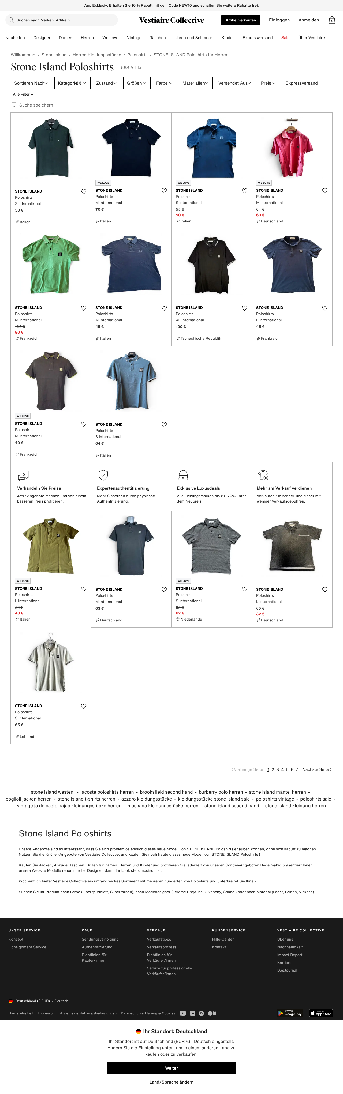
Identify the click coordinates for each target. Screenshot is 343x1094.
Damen (65, 38)
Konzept (16, 939)
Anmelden (309, 20)
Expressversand (258, 38)
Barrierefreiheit (21, 1013)
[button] (332, 20)
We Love (110, 38)
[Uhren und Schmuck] (217, 38)
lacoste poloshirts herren (107, 792)
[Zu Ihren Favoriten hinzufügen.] (83, 191)
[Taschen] (170, 38)
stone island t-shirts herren (86, 799)
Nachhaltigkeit (290, 947)
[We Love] (123, 38)
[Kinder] (238, 38)
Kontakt (219, 947)
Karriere (284, 962)
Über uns (285, 939)
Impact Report (290, 955)
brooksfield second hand (166, 792)
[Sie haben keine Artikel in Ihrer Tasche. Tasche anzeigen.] (332, 20)
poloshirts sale (315, 799)
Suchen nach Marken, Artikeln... (45, 20)
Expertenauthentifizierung (123, 488)
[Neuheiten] (29, 38)
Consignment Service (27, 947)
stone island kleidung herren (295, 805)
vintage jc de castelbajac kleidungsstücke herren (69, 805)
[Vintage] (146, 38)
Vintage (134, 38)
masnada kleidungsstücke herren (163, 805)
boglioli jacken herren (29, 799)
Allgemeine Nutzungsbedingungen (88, 1013)
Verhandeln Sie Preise (39, 488)
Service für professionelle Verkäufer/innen (169, 971)
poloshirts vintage (275, 799)
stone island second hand (231, 805)
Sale (285, 38)
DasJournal (287, 970)
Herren (87, 38)
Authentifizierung (97, 947)
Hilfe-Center (223, 939)
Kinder (228, 38)
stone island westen (53, 792)
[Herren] (98, 38)
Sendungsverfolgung (100, 939)
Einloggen (279, 20)
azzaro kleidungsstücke (146, 799)
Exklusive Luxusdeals (198, 488)
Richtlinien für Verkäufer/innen (161, 957)
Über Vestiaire (311, 38)
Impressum (47, 1013)
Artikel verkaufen (241, 20)
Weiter (171, 1068)
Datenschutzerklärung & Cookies (148, 1013)
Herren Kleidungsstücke (97, 54)
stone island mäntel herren (277, 792)
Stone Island (54, 54)
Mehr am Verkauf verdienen (284, 488)
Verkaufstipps (159, 939)
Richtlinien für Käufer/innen (94, 957)
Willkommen (23, 54)
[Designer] (55, 38)
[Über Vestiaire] (329, 38)
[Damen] (76, 38)
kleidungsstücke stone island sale (214, 799)
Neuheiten (15, 38)
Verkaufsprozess (161, 947)
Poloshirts (137, 54)
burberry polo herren (221, 792)
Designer (41, 38)
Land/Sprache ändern (171, 1082)
